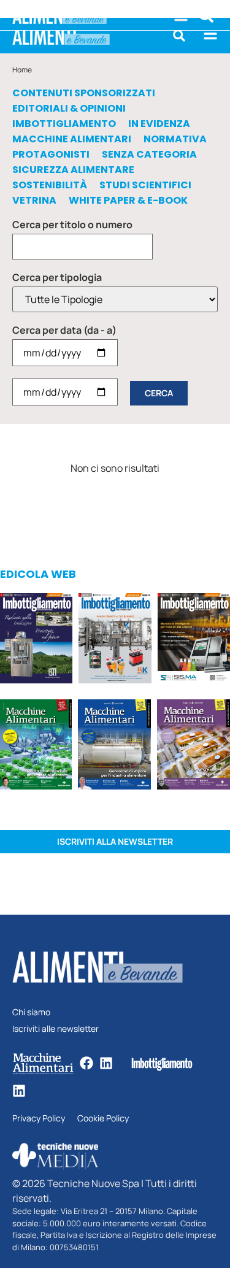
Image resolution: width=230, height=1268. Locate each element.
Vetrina (34, 200)
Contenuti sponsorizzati (83, 93)
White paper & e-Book (128, 200)
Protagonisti (51, 154)
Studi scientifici (145, 185)
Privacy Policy (38, 1118)
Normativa (175, 139)
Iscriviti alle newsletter (55, 1029)
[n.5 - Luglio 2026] (115, 640)
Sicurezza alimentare (73, 170)
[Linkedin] (106, 1063)
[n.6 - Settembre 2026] (36, 640)
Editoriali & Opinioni (69, 108)
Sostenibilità (49, 185)
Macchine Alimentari (71, 139)
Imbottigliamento (64, 124)
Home (22, 69)
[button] (179, 35)
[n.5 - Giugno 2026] (114, 746)
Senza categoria (149, 154)
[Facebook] (86, 1063)
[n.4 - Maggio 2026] (194, 640)
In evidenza (159, 124)
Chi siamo (31, 1012)
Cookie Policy (103, 1118)
